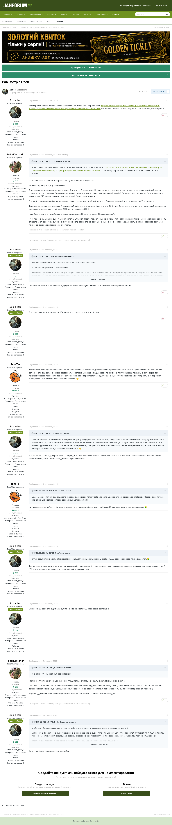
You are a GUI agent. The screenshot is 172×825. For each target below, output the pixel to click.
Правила (8, 14)
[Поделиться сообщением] (167, 100)
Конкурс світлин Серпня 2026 (86, 75)
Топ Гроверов (102, 14)
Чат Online (21, 21)
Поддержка (36, 21)
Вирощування (36, 14)
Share (144, 91)
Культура (65, 14)
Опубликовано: (43, 100)
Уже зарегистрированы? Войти (134, 5)
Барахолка (7, 21)
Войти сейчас (127, 793)
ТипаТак (15, 364)
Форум (59, 21)
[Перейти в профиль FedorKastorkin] (15, 167)
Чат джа (87, 14)
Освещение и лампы (36, 92)
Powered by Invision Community (86, 821)
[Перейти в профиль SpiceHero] (5, 92)
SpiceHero (16, 100)
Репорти (51, 14)
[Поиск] (167, 14)
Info (49, 21)
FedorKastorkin (15, 154)
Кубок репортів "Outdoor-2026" (86, 67)
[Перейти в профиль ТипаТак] (15, 376)
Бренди (20, 14)
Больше (115, 14)
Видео (76, 14)
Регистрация (161, 5)
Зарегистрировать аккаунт (45, 793)
